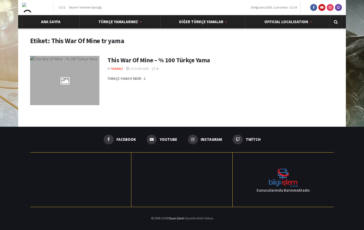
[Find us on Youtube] (321, 7)
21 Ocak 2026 (139, 69)
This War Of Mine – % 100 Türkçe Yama (158, 60)
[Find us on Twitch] (338, 7)
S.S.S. (62, 7)
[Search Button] (336, 21)
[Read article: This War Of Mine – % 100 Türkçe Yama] (64, 80)
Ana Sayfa (50, 21)
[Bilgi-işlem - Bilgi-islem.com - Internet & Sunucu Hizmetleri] (283, 177)
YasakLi (117, 69)
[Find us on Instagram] (330, 7)
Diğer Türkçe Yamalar (201, 21)
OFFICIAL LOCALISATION (286, 21)
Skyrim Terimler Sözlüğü (85, 7)
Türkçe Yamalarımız (118, 21)
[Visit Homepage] (36, 7)
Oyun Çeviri (176, 218)
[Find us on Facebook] (313, 7)
